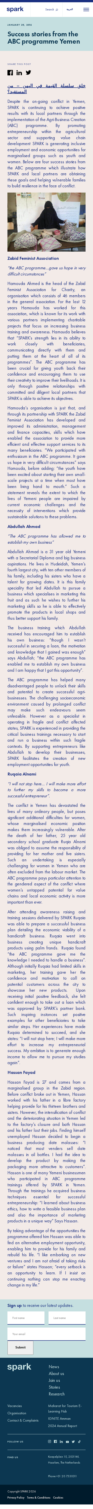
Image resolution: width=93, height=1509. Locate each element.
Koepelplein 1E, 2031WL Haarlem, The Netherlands (64, 1460)
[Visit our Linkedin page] (63, 1442)
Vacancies (14, 1405)
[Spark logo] (15, 9)
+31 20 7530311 (66, 1476)
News (54, 1367)
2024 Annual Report (62, 1425)
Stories (54, 1387)
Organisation (16, 1413)
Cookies (58, 1497)
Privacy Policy (15, 1497)
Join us (54, 1380)
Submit (20, 1347)
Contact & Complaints (23, 1420)
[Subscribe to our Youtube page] (69, 1442)
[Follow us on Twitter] (75, 1442)
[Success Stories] (46, 221)
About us (56, 1373)
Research (57, 1394)
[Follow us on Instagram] (51, 1442)
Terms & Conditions (38, 1497)
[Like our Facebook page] (57, 1442)
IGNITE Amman (59, 1418)
